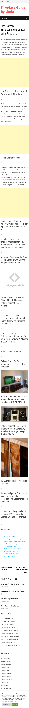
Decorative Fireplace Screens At (11, 606)
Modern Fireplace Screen (10, 554)
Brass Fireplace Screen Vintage (12, 539)
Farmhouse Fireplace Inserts (9, 630)
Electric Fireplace (6, 664)
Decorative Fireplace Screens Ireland (12, 584)
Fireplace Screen (6, 676)
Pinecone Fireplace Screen (9, 599)
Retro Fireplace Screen (10, 536)
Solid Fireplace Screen (9, 546)
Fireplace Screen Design (10, 544)
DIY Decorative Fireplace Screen (12, 549)
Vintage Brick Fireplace (8, 642)
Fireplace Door (5, 667)
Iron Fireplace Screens (10, 556)
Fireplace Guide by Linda (13, 9)
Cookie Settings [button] (6, 704)
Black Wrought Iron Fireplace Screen (14, 541)
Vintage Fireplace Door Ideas (9, 633)
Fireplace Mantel (6, 673)
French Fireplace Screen (10, 534)
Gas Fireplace (5, 685)
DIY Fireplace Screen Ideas (11, 551)
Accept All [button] (14, 704)
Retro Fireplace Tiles (7, 618)
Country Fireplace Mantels (8, 627)
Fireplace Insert (5, 670)
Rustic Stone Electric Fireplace (10, 636)
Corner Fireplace (6, 661)
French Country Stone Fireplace (10, 645)
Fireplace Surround (6, 679)
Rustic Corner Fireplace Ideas (9, 639)
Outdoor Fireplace (6, 688)
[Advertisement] (14, 72)
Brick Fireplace (5, 658)
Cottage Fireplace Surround (9, 621)
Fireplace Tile (5, 682)
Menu (5, 18)
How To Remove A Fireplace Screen (12, 591)
